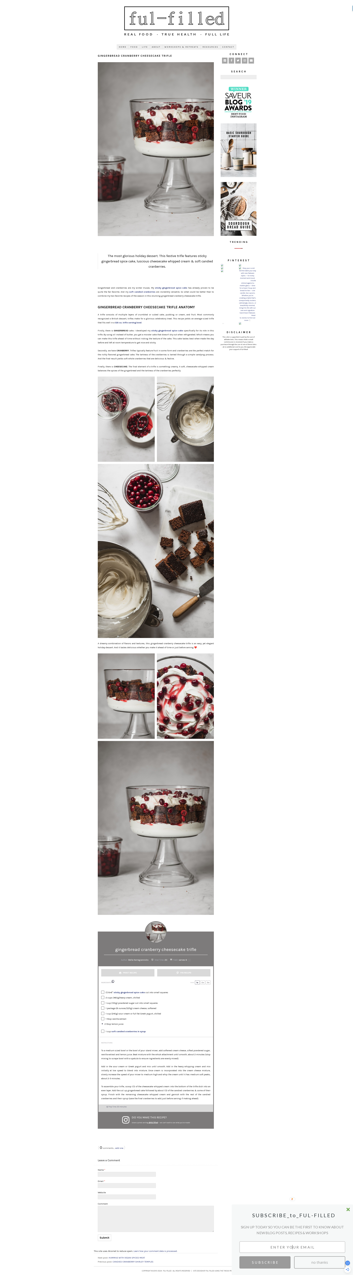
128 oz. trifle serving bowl (128, 322)
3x (208, 982)
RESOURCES (210, 47)
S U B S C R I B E (265, 1262)
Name (101, 1170)
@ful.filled (153, 1123)
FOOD (134, 47)
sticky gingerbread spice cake (171, 288)
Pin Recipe (185, 972)
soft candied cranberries (142, 292)
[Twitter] (238, 61)
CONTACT (228, 47)
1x (197, 982)
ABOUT (156, 47)
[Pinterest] (225, 61)
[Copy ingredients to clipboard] (113, 981)
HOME (122, 47)
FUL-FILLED (167, 1271)
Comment (103, 1203)
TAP (223, 323)
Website (102, 1192)
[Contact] (251, 61)
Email (101, 1181)
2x (202, 982)
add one (119, 1148)
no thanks (319, 1262)
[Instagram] (244, 61)
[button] (293, 1215)
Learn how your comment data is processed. (155, 1251)
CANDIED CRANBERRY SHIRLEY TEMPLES (133, 1261)
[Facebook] (231, 61)
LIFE (145, 47)
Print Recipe (129, 972)
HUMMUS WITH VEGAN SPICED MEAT (127, 1257)
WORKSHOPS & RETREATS (182, 47)
